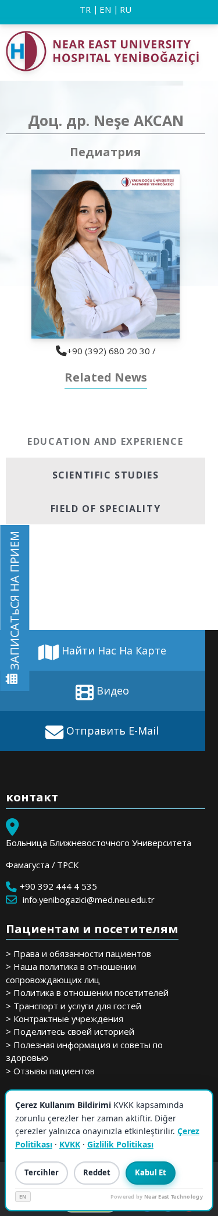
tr (85, 9)
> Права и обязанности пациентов (78, 953)
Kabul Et (150, 1172)
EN (23, 1196)
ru (125, 9)
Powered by (156, 1196)
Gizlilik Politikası (120, 1144)
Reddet (96, 1172)
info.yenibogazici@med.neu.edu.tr (89, 899)
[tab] (105, 441)
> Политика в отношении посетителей (87, 992)
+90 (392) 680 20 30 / (111, 351)
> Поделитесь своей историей (70, 1031)
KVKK (69, 1144)
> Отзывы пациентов (50, 1071)
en (105, 9)
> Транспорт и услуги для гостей (73, 1006)
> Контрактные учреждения (64, 1018)
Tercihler (41, 1172)
